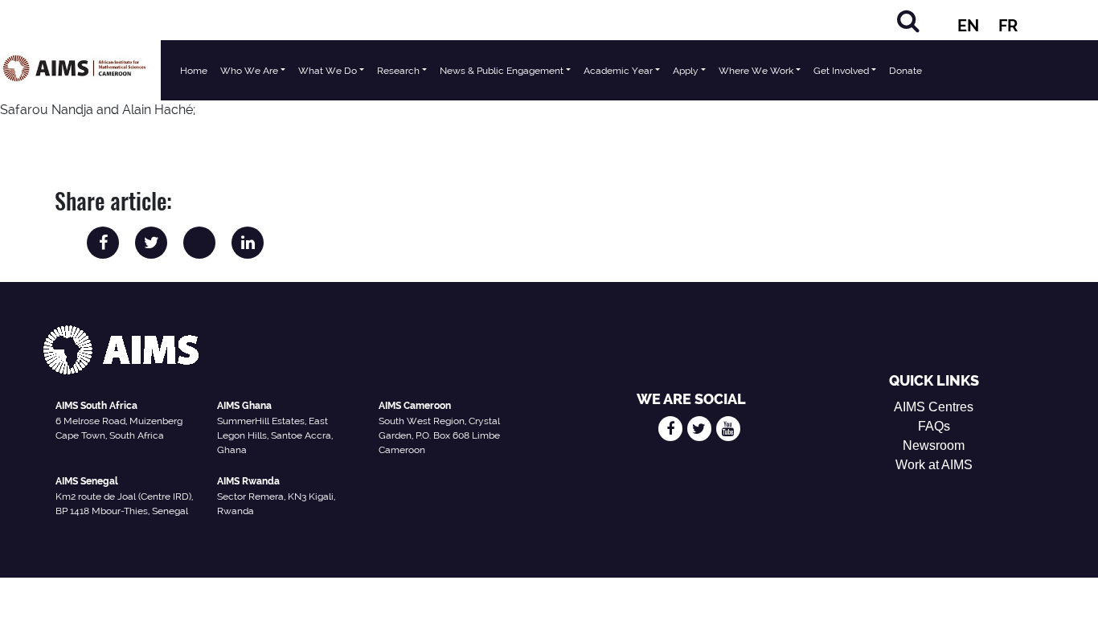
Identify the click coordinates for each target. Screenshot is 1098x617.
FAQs (934, 426)
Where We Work (756, 70)
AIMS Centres (933, 407)
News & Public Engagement (501, 70)
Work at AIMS (934, 465)
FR (1008, 25)
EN (968, 25)
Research (398, 70)
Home (193, 70)
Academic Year (618, 70)
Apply (686, 70)
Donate (905, 70)
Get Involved (841, 70)
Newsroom (934, 445)
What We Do (327, 70)
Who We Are (249, 70)
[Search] (908, 20)
